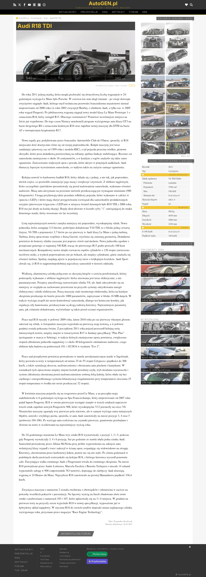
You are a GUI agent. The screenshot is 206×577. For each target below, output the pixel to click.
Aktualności (67, 11)
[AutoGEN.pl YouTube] (29, 4)
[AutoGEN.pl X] (19, 4)
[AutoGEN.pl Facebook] (24, 4)
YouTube (44, 559)
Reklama (64, 566)
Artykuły (118, 11)
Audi (46, 18)
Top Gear (21, 570)
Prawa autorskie (68, 563)
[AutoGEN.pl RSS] (14, 4)
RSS (42, 549)
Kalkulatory (46, 566)
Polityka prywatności (70, 559)
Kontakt (63, 549)
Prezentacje (89, 11)
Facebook (45, 556)
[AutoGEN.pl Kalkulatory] (39, 4)
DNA (17, 558)
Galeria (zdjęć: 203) (175, 18)
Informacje (65, 556)
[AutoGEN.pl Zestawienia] (34, 4)
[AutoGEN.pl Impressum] (44, 4)
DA (105, 11)
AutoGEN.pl (24, 18)
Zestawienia (46, 563)
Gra (144, 11)
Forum (133, 11)
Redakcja (64, 552)
